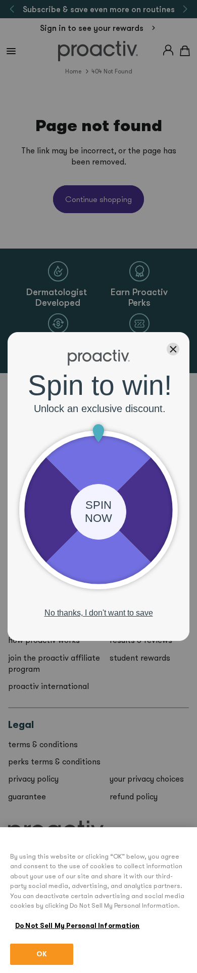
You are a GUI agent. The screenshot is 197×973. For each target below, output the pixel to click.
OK (41, 954)
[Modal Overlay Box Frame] (98, 486)
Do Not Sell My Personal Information (77, 925)
